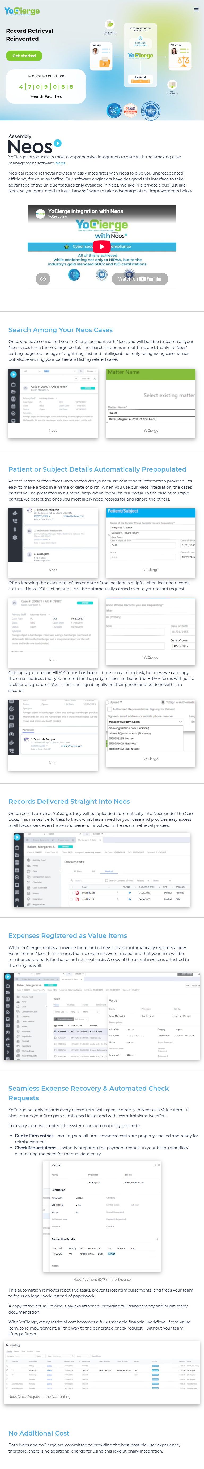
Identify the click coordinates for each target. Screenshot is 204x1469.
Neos (60, 163)
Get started (24, 55)
